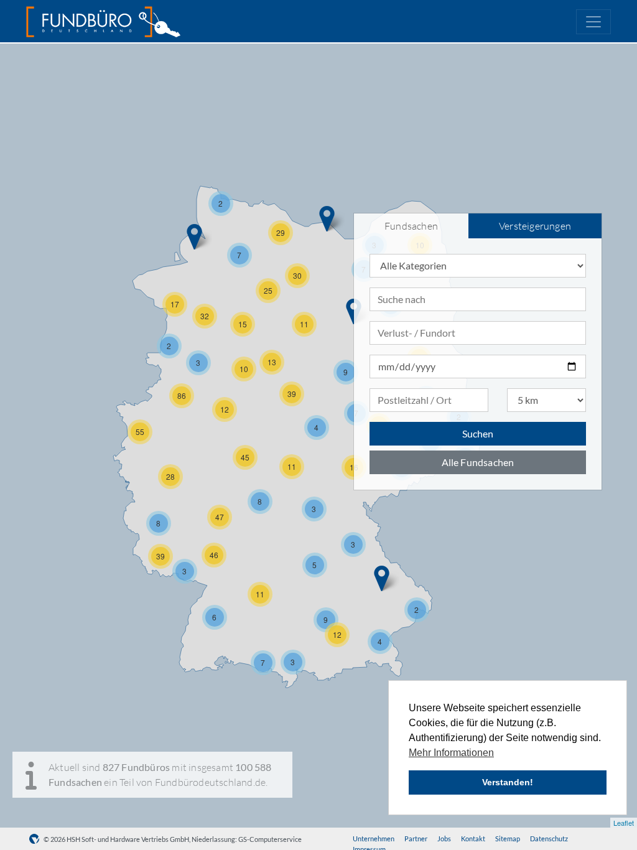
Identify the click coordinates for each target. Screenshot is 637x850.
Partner (415, 838)
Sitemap (507, 838)
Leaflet (623, 823)
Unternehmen (373, 838)
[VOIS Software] (36, 839)
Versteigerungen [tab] (535, 226)
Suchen (477, 433)
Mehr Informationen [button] (451, 752)
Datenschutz (549, 838)
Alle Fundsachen (478, 462)
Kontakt (473, 838)
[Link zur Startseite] (103, 21)
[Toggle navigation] (593, 21)
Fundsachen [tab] (411, 226)
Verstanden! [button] (507, 782)
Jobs (444, 838)
